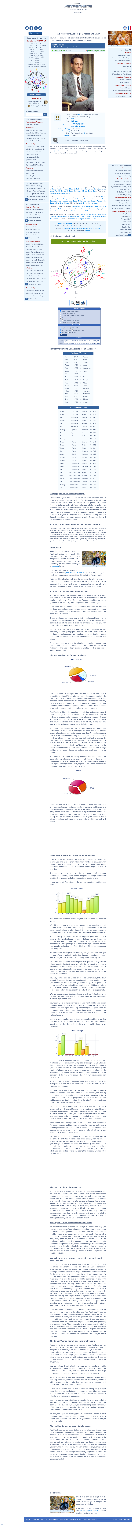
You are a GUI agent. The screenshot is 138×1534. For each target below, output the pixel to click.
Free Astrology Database (122, 170)
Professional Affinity (32, 157)
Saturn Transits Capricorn (34, 265)
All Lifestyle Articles (34, 284)
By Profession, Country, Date (121, 187)
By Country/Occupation (123, 200)
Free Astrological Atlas (33, 135)
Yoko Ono (84, 189)
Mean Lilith (72, 332)
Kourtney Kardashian (92, 199)
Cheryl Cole (92, 191)
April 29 (79, 114)
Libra (78, 123)
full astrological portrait (89, 1511)
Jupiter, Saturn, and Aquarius (35, 255)
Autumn (128, 69)
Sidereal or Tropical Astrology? (36, 191)
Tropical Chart (66, 328)
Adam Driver (126, 222)
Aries (82, 123)
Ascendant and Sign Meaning (36, 133)
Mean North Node (78, 330)
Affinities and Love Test (33, 152)
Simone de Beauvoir (68, 191)
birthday (97, 228)
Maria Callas (96, 214)
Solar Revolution (125, 82)
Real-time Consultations (123, 173)
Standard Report (125, 88)
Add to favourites (59, 50)
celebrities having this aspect (60, 193)
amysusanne (72, 104)
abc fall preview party (75, 106)
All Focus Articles (122, 235)
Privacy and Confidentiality (69, 1519)
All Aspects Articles (34, 221)
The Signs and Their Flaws (35, 281)
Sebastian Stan (126, 227)
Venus (84, 125)
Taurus (73, 123)
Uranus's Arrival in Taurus (34, 263)
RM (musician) (126, 219)
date (90, 228)
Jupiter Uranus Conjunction (35, 252)
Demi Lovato (126, 224)
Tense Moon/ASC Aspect (34, 215)
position (79, 228)
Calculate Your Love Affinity (35, 146)
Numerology (66, 131)
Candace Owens (74, 209)
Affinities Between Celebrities (35, 149)
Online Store (92, 1519)
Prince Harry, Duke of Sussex (69, 199)
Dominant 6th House (33, 232)
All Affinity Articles (34, 299)
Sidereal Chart (76, 328)
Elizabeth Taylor (74, 189)
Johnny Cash (92, 189)
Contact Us (35, 1519)
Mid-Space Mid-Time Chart (35, 165)
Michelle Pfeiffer (87, 207)
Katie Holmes (64, 203)
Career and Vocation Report (121, 58)
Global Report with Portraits (121, 90)
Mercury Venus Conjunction (35, 209)
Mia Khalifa (72, 216)
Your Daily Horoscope (33, 125)
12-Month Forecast (124, 79)
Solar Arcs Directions (33, 178)
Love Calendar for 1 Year (122, 96)
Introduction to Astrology (34, 186)
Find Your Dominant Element (35, 138)
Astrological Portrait (124, 55)
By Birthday (121, 192)
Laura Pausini (55, 191)
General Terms (53, 1519)
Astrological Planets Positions (121, 208)
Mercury (73, 125)
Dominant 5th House (33, 229)
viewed (87, 231)
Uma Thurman (76, 207)
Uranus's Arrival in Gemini (34, 247)
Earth (72, 126)
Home (28, 1519)
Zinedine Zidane (125, 216)
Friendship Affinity (32, 154)
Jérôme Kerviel (91, 216)
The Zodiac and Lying (33, 276)
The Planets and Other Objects (36, 196)
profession (66, 228)
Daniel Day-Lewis (100, 207)
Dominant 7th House (33, 235)
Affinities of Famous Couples (35, 296)
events (70, 226)
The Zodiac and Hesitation (35, 270)
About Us (43, 1519)
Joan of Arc (102, 189)
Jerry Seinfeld (55, 209)
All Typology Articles (35, 238)
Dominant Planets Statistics (121, 205)
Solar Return (30, 173)
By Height (121, 194)
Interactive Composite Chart (35, 162)
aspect (73, 228)
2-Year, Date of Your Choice (121, 74)
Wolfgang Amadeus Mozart (59, 189)
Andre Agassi (96, 209)
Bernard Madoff (86, 209)
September (127, 66)
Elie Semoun (81, 216)
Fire (76, 126)
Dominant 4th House (33, 227)
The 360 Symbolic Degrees (35, 141)
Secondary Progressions (34, 176)
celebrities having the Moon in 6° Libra (83, 219)
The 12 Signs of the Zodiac (35, 194)
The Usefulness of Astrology (35, 188)
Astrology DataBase (65, 223)
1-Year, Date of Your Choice (121, 71)
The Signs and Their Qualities (36, 278)
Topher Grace (54, 219)
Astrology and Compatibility (35, 290)
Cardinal (82, 126)
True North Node (66, 330)
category (85, 228)
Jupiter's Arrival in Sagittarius (35, 260)
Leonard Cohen (125, 230)
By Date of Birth (125, 189)
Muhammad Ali (83, 201)
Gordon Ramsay (97, 201)
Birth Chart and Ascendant (34, 130)
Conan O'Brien (81, 191)
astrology (55, 566)
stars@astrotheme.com (58, 151)
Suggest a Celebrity (124, 176)
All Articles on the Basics (36, 199)
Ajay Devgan (101, 216)
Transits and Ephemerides (36, 38)
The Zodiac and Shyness (34, 273)
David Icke (64, 209)
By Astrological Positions (122, 184)
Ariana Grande (86, 214)
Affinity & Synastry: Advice (34, 293)
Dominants (66, 125)
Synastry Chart (31, 160)
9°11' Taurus (75, 119)
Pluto (79, 125)
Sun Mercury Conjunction (34, 212)
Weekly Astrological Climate (35, 244)
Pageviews (66, 135)
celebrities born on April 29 (79, 211)
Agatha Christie (62, 216)
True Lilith (64, 332)
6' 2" (83, 133)
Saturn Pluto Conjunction (34, 257)
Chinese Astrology (64, 129)
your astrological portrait (74, 572)
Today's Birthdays (125, 203)
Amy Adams (127, 214)
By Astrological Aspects (123, 181)
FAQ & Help (83, 1519)
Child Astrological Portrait (122, 60)
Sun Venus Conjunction (33, 217)
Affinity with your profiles (96, 50)
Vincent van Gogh (70, 201)
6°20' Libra (74, 121)
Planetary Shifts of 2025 (34, 249)
